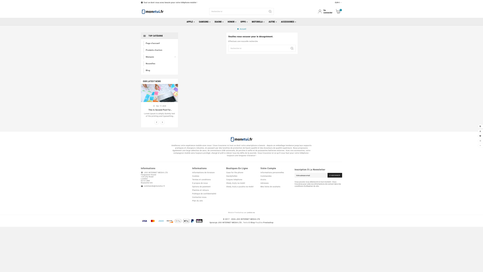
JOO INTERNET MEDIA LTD (230, 223)
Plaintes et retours (200, 190)
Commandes (266, 176)
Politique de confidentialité (204, 194)
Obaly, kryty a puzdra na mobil (239, 187)
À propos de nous (200, 183)
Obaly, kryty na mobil (235, 183)
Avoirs (263, 180)
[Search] (270, 11)
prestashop (268, 223)
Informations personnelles (272, 173)
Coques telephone (234, 180)
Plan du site (197, 201)
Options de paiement (201, 187)
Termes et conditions (201, 180)
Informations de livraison (203, 173)
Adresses (264, 183)
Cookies (195, 176)
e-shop (252, 223)
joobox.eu (251, 212)
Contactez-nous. (199, 197)
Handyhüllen (231, 176)
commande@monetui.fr (154, 186)
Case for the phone (234, 173)
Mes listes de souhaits (270, 187)
